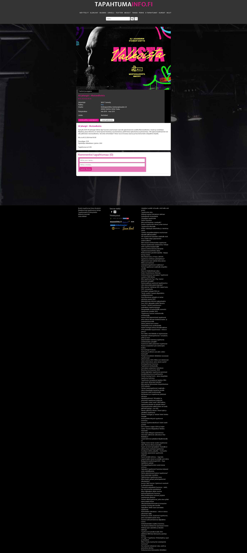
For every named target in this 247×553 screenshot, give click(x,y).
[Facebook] (111, 212)
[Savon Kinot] (128, 228)
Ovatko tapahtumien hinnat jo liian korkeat (154, 224)
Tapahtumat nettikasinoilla (149, 366)
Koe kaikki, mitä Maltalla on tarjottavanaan (154, 334)
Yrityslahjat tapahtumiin (148, 218)
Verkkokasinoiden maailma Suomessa (152, 524)
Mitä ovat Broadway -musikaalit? (151, 222)
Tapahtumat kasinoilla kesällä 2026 (152, 532)
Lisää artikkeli (82, 216)
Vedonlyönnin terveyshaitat (149, 216)
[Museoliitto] (116, 221)
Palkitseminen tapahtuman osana (151, 477)
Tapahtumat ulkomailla (148, 226)
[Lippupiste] (126, 221)
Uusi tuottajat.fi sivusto (148, 350)
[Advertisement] (123, 191)
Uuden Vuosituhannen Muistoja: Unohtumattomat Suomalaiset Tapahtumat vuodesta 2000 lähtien (154, 275)
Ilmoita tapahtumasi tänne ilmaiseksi (89, 208)
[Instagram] (114, 212)
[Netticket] (112, 225)
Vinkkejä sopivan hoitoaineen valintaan (153, 214)
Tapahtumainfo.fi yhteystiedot (87, 212)
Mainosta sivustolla (84, 214)
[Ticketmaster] (122, 225)
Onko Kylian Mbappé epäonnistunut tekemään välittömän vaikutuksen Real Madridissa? (153, 435)
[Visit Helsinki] (116, 218)
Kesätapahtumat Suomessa (149, 364)
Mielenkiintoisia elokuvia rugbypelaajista (153, 301)
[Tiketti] (132, 221)
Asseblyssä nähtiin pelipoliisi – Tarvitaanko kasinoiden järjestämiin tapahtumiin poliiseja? (154, 453)
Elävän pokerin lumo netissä (149, 323)
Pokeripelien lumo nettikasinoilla (151, 325)
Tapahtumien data (147, 212)
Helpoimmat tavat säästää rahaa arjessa (153, 261)
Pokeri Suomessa (146, 220)
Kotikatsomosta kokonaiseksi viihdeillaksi (153, 550)
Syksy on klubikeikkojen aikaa (150, 271)
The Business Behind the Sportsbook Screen (154, 526)
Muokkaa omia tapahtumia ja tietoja (89, 210)
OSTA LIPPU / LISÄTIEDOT (88, 120)
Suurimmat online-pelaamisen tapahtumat (154, 344)
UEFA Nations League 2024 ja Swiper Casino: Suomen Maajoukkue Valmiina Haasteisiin (153, 429)
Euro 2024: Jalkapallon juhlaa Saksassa (153, 303)
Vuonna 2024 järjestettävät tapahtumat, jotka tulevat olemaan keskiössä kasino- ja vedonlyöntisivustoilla (154, 319)
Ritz (102, 105)
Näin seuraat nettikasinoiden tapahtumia (153, 243)
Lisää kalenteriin (107, 120)
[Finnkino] (116, 228)
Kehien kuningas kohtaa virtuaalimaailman (154, 327)
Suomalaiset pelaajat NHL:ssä (150, 291)
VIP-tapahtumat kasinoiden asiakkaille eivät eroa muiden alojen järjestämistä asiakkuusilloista (154, 238)
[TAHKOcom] (126, 218)
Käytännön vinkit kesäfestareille (151, 392)
